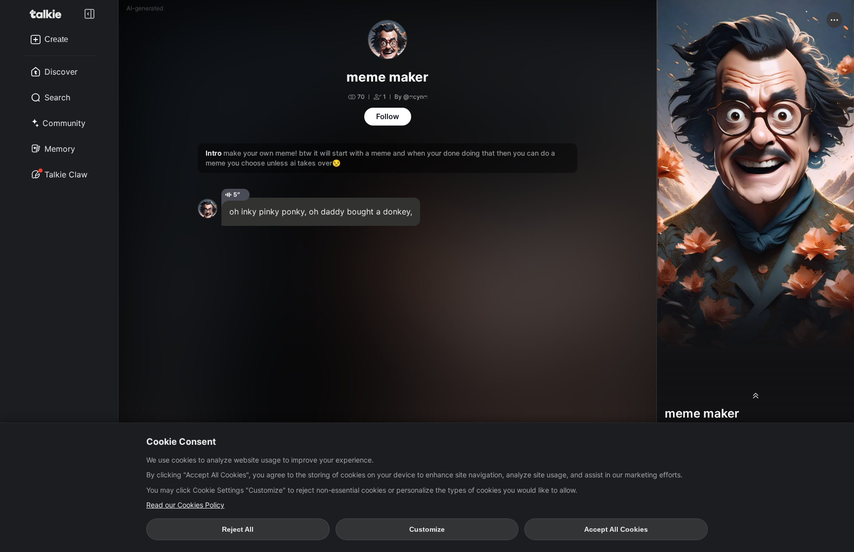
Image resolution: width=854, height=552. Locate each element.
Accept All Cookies (616, 529)
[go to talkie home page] (48, 14)
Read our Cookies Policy (185, 505)
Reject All (238, 529)
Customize (427, 529)
